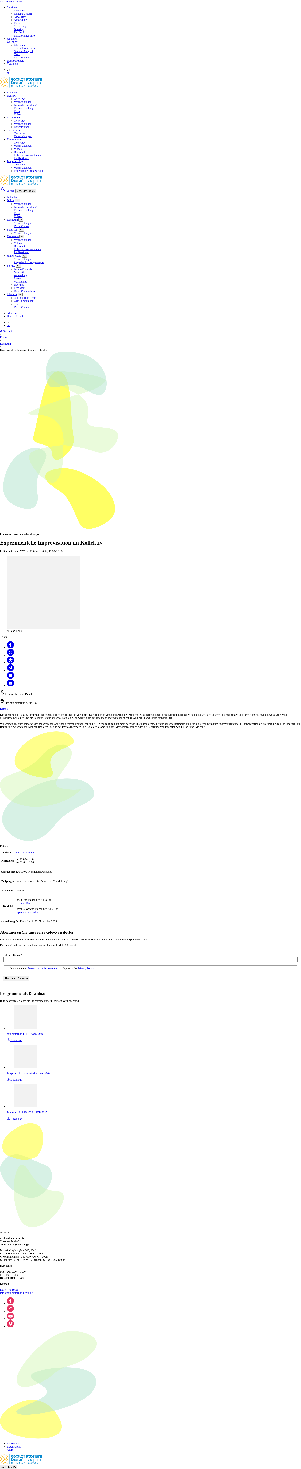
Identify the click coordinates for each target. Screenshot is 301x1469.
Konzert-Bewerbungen (26, 105)
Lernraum (12, 117)
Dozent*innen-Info (24, 35)
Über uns (12, 41)
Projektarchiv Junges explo (29, 170)
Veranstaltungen (23, 101)
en (8, 72)
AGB (10, 1449)
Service (11, 7)
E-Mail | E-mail (12, 955)
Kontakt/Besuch (23, 13)
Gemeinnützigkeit (23, 51)
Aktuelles (12, 38)
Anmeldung (20, 19)
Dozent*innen (21, 57)
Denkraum (13, 139)
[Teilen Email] (10, 685)
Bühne (10, 95)
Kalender (12, 92)
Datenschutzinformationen (42, 968)
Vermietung (20, 26)
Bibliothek (19, 151)
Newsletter (20, 16)
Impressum (13, 1443)
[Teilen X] (10, 654)
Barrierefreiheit (15, 60)
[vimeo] (10, 1326)
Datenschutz (14, 1446)
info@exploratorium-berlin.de (16, 1292)
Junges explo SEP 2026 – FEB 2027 (27, 1112)
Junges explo (14, 161)
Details (4, 708)
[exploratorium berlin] (21, 86)
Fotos (17, 111)
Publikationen (21, 158)
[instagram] (10, 1310)
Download (16, 1040)
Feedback (19, 32)
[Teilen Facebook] (10, 647)
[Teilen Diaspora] (10, 662)
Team (17, 54)
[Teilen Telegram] (10, 670)
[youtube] (10, 1318)
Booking (19, 29)
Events (3, 337)
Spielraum (12, 130)
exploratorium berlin (25, 48)
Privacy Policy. (86, 968)
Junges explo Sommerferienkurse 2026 (28, 1073)
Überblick (19, 10)
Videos (18, 114)
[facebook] (10, 1303)
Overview (19, 98)
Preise (17, 23)
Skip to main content (11, 1)
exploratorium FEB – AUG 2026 (25, 1033)
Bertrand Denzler (25, 852)
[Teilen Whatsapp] (10, 677)
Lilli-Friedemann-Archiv (27, 155)
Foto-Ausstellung (23, 108)
